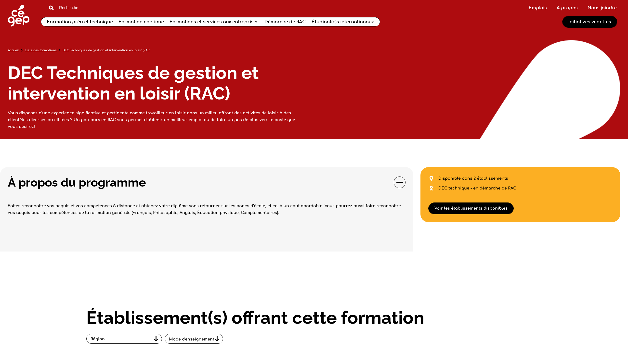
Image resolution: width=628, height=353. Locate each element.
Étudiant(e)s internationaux (343, 22)
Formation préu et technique (80, 22)
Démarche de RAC (285, 22)
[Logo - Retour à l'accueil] (18, 16)
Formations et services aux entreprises (214, 22)
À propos (567, 8)
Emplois (538, 8)
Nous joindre (602, 8)
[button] (207, 182)
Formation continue (141, 22)
